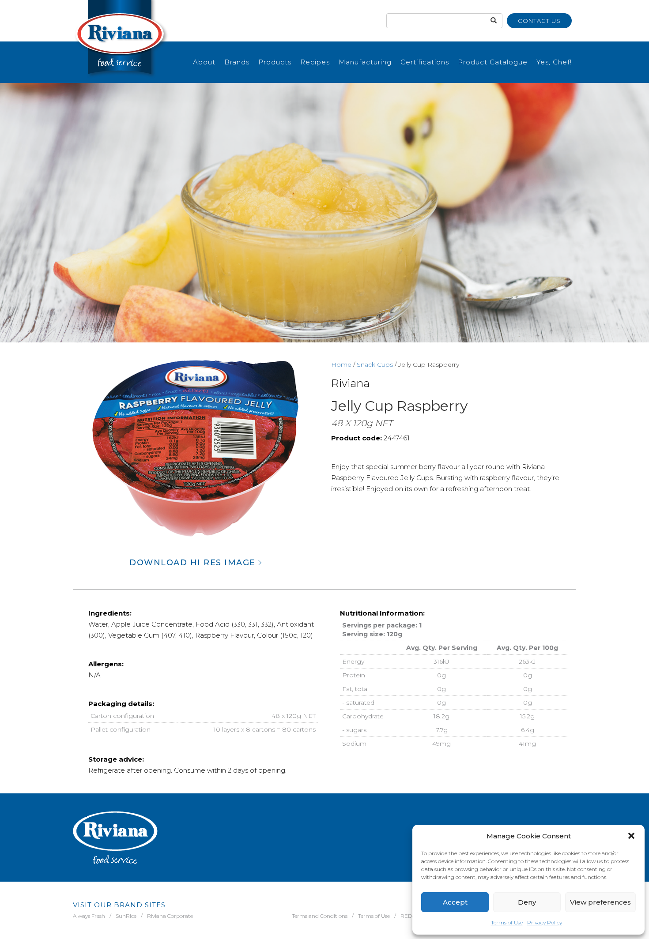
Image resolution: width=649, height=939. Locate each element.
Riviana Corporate (170, 916)
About (204, 62)
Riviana (350, 383)
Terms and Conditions (319, 916)
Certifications (424, 62)
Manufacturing (365, 62)
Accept (455, 902)
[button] (631, 835)
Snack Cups (375, 364)
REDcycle (412, 916)
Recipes (315, 62)
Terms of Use (507, 922)
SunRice (126, 916)
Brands (236, 62)
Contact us (539, 20)
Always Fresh (89, 916)
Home (341, 364)
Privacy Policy (544, 922)
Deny (527, 902)
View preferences (600, 902)
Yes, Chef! (554, 62)
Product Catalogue (493, 62)
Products (274, 62)
